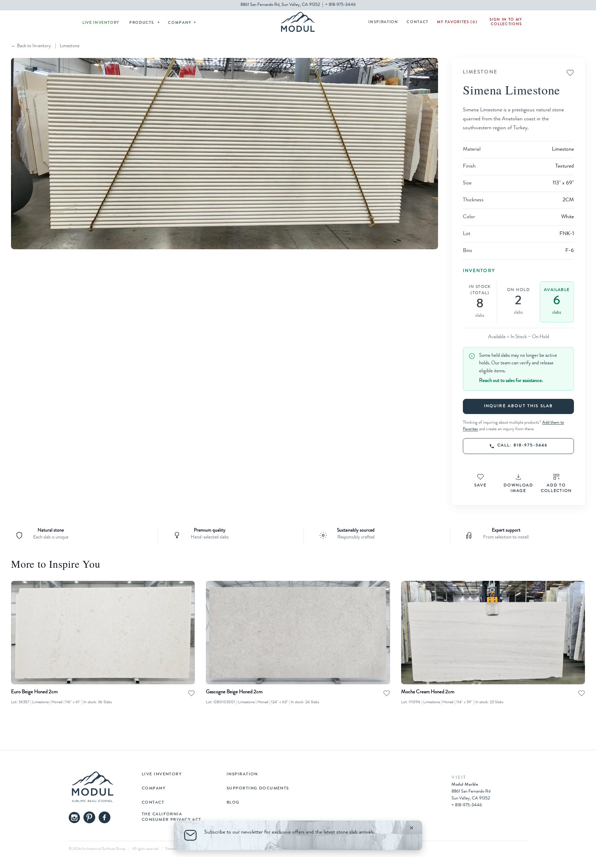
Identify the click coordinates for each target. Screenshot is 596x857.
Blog (233, 803)
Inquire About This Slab (518, 406)
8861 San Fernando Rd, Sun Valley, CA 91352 (280, 5)
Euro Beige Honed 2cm (34, 692)
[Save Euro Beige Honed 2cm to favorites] (191, 693)
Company (179, 23)
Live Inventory (100, 23)
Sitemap (171, 849)
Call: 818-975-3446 (522, 446)
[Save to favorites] (570, 73)
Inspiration (383, 22)
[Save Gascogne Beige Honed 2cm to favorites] (386, 693)
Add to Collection (556, 488)
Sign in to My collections (505, 22)
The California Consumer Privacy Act (171, 817)
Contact (417, 22)
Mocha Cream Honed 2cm (427, 692)
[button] (224, 154)
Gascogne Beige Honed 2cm (234, 692)
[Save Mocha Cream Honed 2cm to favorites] (581, 693)
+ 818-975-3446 (340, 5)
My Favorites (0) (457, 22)
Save (480, 486)
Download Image (518, 488)
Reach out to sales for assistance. (511, 381)
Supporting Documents (258, 789)
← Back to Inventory (31, 46)
